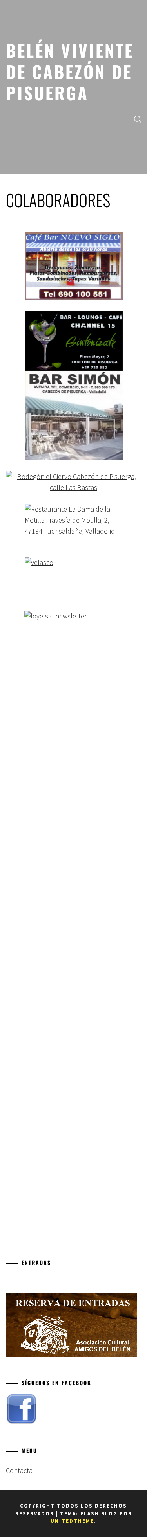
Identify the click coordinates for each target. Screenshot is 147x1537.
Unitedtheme (72, 1521)
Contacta (19, 1470)
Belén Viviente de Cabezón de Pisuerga (70, 71)
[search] (137, 118)
